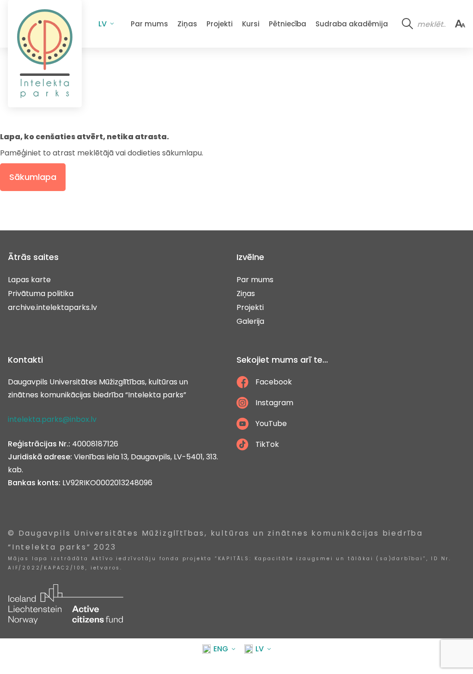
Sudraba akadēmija (351, 24)
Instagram (274, 402)
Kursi (251, 24)
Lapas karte (29, 279)
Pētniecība (287, 24)
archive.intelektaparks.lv (52, 307)
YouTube (271, 423)
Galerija (250, 321)
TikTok (267, 444)
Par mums (149, 24)
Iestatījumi (460, 24)
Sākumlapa (32, 177)
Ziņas (187, 24)
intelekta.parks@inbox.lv (52, 419)
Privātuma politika (40, 293)
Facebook (273, 382)
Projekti (219, 24)
